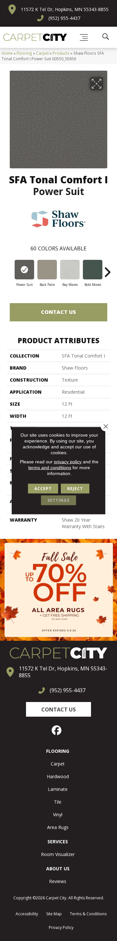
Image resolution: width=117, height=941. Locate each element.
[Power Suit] (24, 269)
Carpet (42, 53)
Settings (58, 500)
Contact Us (58, 312)
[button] (58, 709)
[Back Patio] (47, 269)
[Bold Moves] (92, 269)
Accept (43, 488)
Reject (75, 488)
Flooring (24, 53)
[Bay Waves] (69, 269)
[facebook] (56, 730)
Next (107, 269)
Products (61, 53)
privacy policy (68, 461)
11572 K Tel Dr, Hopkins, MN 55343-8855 (65, 9)
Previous (10, 269)
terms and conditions (49, 467)
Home (7, 53)
